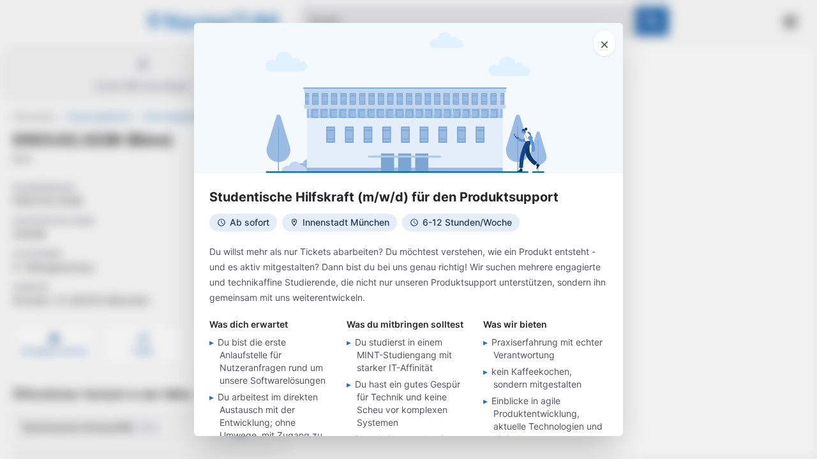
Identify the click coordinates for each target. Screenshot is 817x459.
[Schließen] (604, 43)
